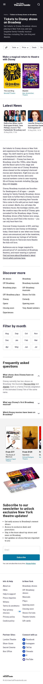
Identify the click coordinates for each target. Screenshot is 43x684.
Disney (6, 299)
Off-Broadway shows (28, 591)
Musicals (26, 597)
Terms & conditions (11, 606)
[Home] (22, 4)
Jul (36, 347)
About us (6, 586)
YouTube (29, 659)
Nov (36, 333)
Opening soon (28, 303)
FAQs (5, 590)
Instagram (30, 643)
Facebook (30, 639)
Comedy (26, 299)
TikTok (29, 647)
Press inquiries (9, 598)
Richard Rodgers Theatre (28, 458)
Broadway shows (29, 586)
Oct (26, 333)
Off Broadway (9, 283)
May (17, 347)
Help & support (9, 594)
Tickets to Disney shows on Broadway (23, 14)
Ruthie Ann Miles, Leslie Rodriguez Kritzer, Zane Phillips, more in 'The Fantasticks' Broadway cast (15, 126)
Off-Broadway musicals (28, 289)
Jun (26, 347)
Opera (5, 303)
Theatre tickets (28, 617)
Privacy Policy (31, 563)
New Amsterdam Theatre (28, 94)
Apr (7, 347)
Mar (36, 340)
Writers (6, 602)
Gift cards (26, 621)
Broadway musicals (30, 283)
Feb (26, 340)
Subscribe (21, 557)
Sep (16, 333)
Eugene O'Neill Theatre (11, 460)
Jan (16, 340)
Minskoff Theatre (9, 93)
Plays (24, 601)
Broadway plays (9, 288)
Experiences (8, 312)
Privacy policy (9, 617)
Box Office (7, 651)
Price (24, 47)
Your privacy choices (8, 611)
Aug (7, 333)
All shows (7, 279)
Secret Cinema (9, 647)
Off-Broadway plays (11, 295)
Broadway (26, 279)
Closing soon (8, 308)
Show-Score (8, 643)
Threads (29, 651)
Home (6, 14)
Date (14, 47)
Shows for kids (28, 295)
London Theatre (9, 639)
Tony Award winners (31, 308)
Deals (34, 47)
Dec (7, 340)
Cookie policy (8, 621)
